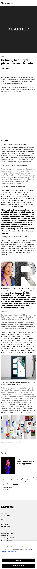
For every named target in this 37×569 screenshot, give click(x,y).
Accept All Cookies (18, 565)
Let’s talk (8, 507)
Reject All (18, 560)
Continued (15, 484)
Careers (4, 513)
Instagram (4, 524)
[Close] (35, 543)
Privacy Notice (11, 551)
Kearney (20, 83)
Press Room (5, 515)
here (21, 442)
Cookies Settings (18, 555)
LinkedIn (4, 522)
